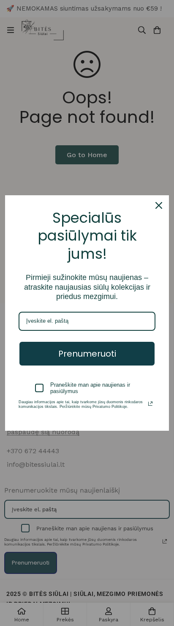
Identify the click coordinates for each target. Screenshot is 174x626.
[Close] (159, 205)
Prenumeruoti (87, 354)
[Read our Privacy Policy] (150, 404)
